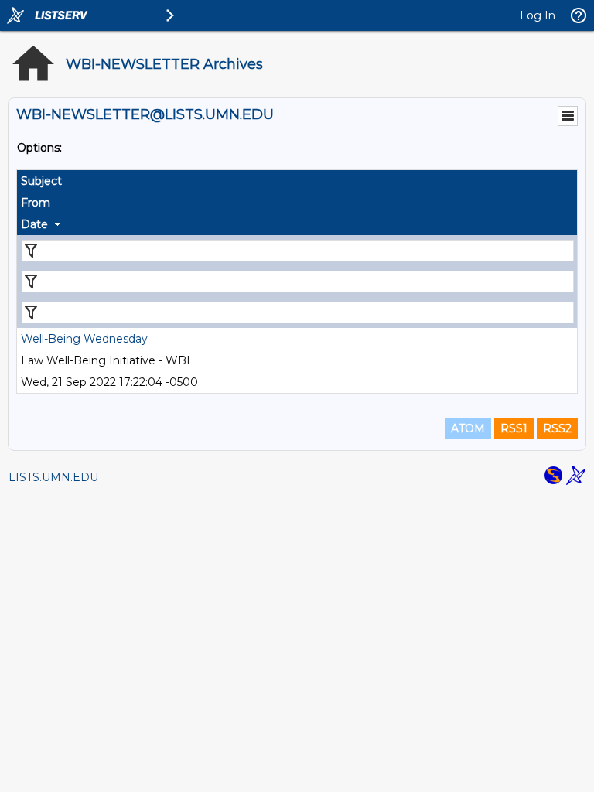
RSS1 (513, 428)
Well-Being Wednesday (84, 339)
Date (34, 224)
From (35, 203)
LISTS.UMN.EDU (53, 477)
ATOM (468, 428)
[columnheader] (297, 181)
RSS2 (557, 428)
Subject (41, 181)
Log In (537, 15)
